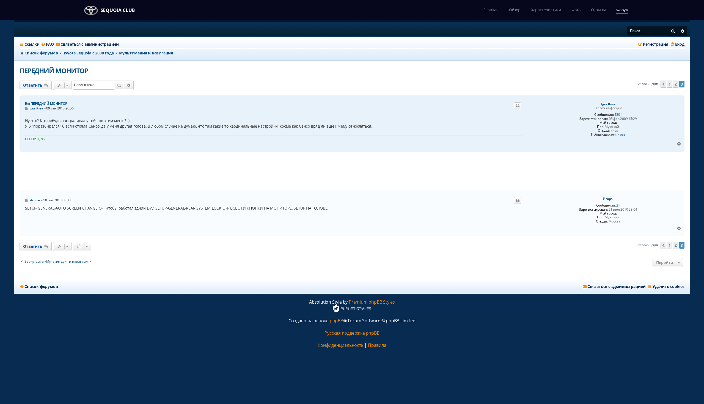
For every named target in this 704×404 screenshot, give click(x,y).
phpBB (336, 321)
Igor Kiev (608, 104)
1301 (618, 115)
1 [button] (670, 84)
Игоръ (608, 199)
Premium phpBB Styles (372, 302)
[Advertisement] (352, 171)
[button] (663, 84)
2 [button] (676, 84)
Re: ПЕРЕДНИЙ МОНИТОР (46, 103)
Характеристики (546, 9)
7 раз (621, 134)
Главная (491, 9)
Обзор (515, 9)
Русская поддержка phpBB (351, 333)
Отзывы (598, 9)
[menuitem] (47, 44)
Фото (576, 9)
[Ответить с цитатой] (517, 105)
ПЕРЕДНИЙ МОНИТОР (54, 70)
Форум (622, 9)
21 (618, 205)
